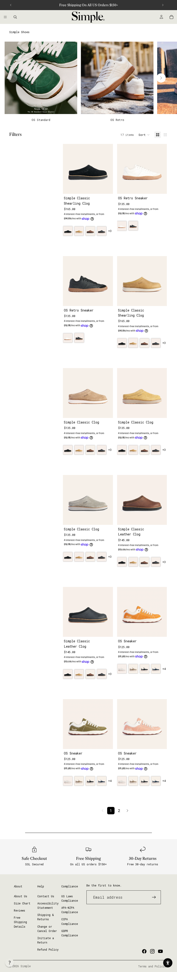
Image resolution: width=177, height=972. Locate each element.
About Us (20, 896)
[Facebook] (144, 951)
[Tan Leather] (79, 231)
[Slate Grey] (122, 669)
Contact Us (45, 896)
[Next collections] (161, 78)
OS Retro (117, 120)
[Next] (127, 810)
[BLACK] (133, 226)
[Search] (15, 17)
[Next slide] (163, 5)
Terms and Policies (153, 966)
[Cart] (171, 17)
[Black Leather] (101, 231)
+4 (164, 669)
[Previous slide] (11, 5)
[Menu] (5, 17)
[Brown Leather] (90, 231)
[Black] (144, 669)
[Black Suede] (68, 231)
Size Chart (22, 903)
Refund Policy (48, 949)
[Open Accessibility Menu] (167, 962)
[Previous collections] (12, 78)
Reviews (19, 910)
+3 (110, 231)
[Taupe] (133, 669)
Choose (109, 187)
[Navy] (156, 669)
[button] (144, 135)
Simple (26, 966)
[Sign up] (154, 897)
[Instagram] (152, 951)
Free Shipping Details (20, 922)
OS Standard (41, 120)
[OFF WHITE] (122, 226)
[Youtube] (160, 951)
